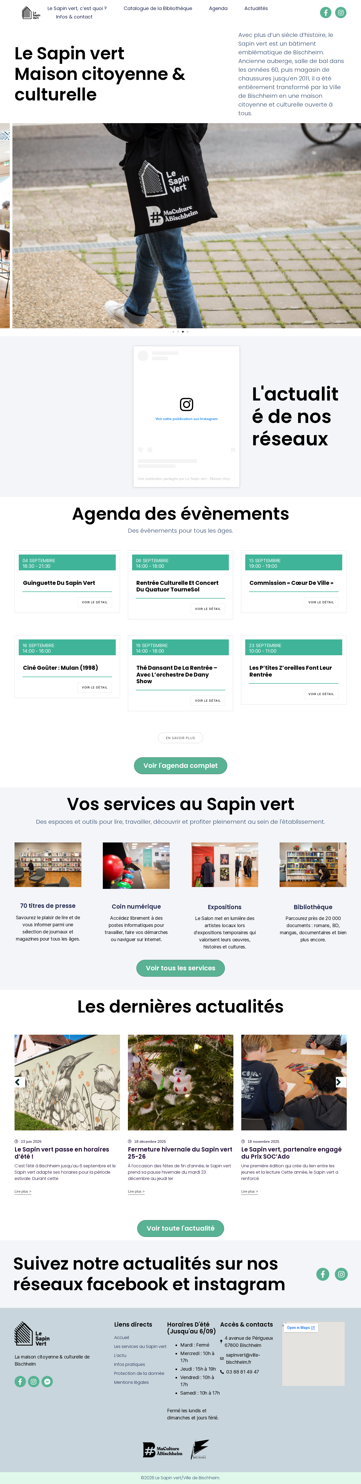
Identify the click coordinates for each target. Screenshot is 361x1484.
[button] (4, 226)
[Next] (341, 1082)
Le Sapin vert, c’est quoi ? (77, 8)
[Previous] (20, 1082)
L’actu (120, 1355)
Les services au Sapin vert (140, 1346)
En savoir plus (180, 738)
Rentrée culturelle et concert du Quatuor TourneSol (177, 586)
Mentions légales (131, 1382)
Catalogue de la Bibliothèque (158, 8)
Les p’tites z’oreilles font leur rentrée (290, 671)
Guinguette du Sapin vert (59, 583)
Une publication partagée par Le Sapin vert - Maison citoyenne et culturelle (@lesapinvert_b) (212, 478)
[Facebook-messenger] (47, 1381)
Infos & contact (74, 16)
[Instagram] (340, 12)
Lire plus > (23, 1191)
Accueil (121, 1337)
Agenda (218, 8)
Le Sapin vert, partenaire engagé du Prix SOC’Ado (291, 1152)
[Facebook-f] (325, 12)
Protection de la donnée (139, 1373)
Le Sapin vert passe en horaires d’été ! (62, 1152)
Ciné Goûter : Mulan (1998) (60, 668)
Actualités (256, 8)
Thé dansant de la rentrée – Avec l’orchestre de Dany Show (176, 674)
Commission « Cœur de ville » (291, 583)
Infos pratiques (129, 1364)
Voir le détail (95, 602)
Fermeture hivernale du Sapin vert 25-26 (180, 1152)
